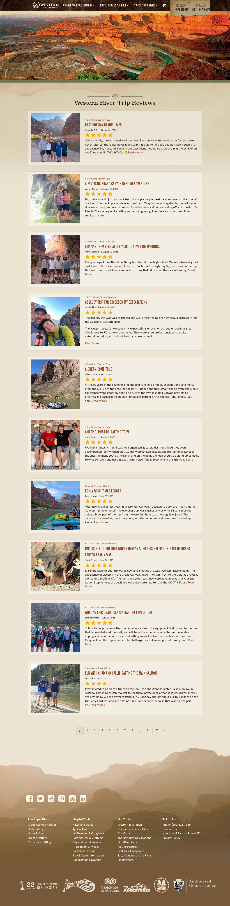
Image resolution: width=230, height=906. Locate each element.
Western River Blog (130, 824)
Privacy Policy (171, 838)
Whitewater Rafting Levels (89, 833)
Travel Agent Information (88, 855)
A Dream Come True (98, 369)
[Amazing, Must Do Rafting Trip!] (55, 445)
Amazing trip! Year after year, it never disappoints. (122, 246)
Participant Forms (84, 851)
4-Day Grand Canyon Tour (97, 120)
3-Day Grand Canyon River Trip (100, 241)
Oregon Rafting (37, 838)
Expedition (181, 7)
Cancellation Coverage (87, 859)
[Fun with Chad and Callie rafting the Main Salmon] (55, 688)
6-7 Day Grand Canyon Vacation (100, 297)
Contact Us (169, 829)
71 (148, 730)
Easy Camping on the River (134, 855)
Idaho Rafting (36, 833)
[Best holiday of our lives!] (55, 137)
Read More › (135, 152)
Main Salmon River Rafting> (98, 668)
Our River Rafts (127, 842)
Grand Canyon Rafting (42, 824)
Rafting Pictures (128, 846)
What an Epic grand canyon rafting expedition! (118, 612)
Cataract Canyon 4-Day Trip (98, 486)
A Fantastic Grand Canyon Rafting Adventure (117, 183)
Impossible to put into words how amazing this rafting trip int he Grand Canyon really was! (137, 552)
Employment (125, 859)
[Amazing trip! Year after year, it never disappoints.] (55, 259)
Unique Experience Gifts (133, 829)
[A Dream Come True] (55, 384)
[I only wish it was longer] (55, 505)
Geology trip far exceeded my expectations (116, 302)
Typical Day (80, 829)
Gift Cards (124, 833)
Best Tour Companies (131, 851)
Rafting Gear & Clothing (88, 838)
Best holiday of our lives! (104, 124)
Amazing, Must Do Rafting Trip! (107, 432)
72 (156, 730)
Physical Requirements (87, 842)
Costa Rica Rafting (39, 842)
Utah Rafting (36, 829)
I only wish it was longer (103, 491)
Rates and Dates (83, 824)
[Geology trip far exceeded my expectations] (55, 321)
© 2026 (31, 809)
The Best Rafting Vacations (134, 838)
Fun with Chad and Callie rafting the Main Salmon (121, 673)
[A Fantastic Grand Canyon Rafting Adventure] (55, 198)
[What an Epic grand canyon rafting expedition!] (55, 627)
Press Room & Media (86, 846)
